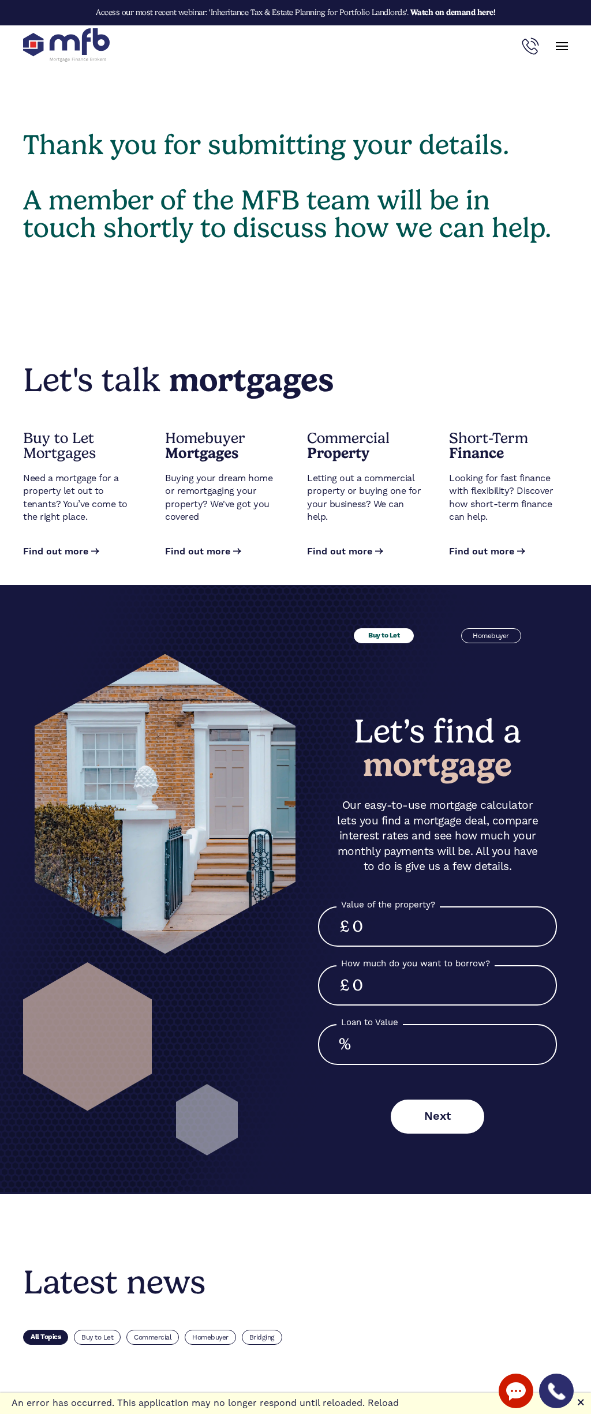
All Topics (46, 1337)
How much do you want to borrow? (415, 963)
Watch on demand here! (453, 12)
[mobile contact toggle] (530, 46)
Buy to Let (383, 635)
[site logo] (66, 46)
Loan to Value (369, 1022)
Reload (383, 1402)
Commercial (152, 1337)
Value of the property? (388, 904)
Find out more (55, 551)
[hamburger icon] (562, 46)
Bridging (262, 1337)
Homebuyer (491, 636)
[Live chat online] (516, 1391)
